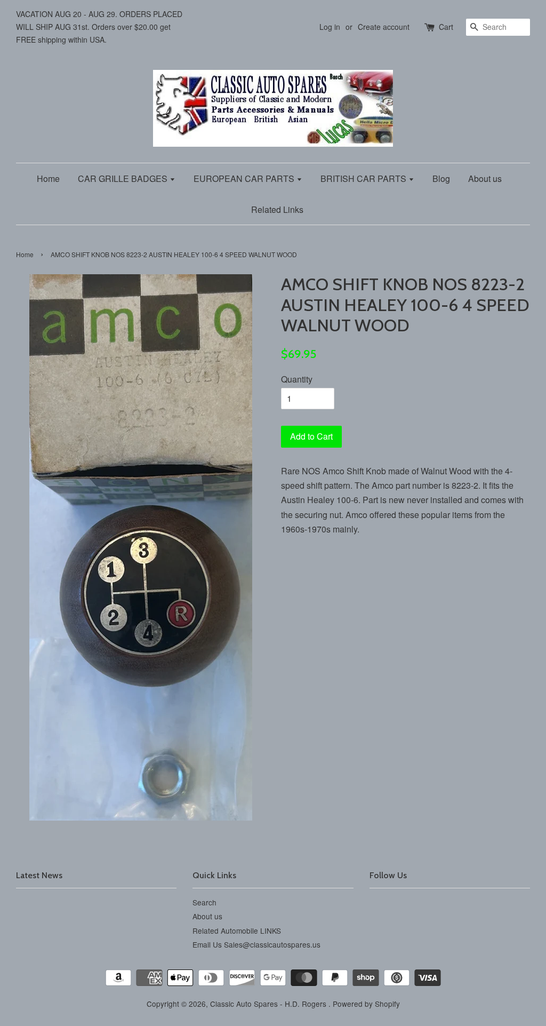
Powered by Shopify (366, 1003)
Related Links (277, 209)
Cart (446, 26)
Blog (441, 178)
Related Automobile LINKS (236, 930)
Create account (384, 26)
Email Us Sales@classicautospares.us (256, 944)
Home (48, 178)
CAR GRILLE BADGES (124, 178)
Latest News (39, 875)
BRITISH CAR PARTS (364, 178)
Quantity (296, 379)
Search (204, 902)
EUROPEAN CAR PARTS (245, 178)
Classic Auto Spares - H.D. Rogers (269, 1003)
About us (485, 178)
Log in (329, 26)
